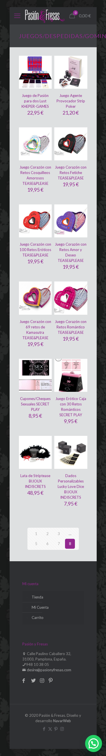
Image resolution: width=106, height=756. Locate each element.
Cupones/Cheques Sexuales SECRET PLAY (35, 404)
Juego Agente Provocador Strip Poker (71, 101)
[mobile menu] (17, 15)
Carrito (38, 617)
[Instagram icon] (62, 728)
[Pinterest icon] (56, 728)
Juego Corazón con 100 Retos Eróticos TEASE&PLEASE (35, 249)
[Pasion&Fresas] (45, 16)
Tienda (37, 597)
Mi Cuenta (40, 607)
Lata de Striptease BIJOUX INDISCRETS (35, 481)
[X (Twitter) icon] (50, 728)
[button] (93, 743)
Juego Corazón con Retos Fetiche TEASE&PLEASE (70, 172)
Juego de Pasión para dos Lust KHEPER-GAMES (35, 101)
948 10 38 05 (37, 664)
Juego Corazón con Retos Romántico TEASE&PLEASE (70, 327)
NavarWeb (62, 720)
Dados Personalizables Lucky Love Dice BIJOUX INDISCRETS (71, 486)
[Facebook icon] (44, 728)
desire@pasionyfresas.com (48, 670)
